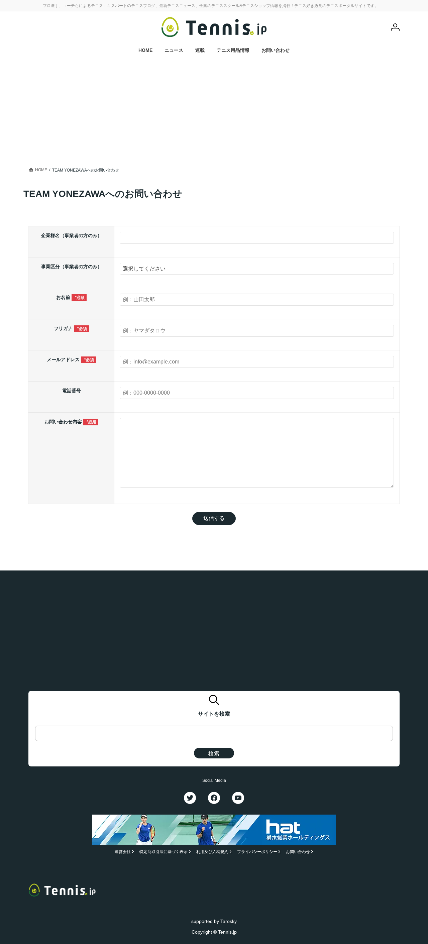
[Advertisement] (214, 108)
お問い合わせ (298, 851)
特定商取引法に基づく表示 (163, 851)
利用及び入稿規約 (212, 851)
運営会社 (123, 851)
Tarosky (228, 921)
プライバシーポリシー (257, 851)
